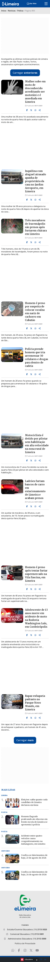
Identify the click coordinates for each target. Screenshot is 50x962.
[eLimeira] (25, 902)
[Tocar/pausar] (41, 959)
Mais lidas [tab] (8, 789)
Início (3, 10)
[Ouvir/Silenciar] (45, 959)
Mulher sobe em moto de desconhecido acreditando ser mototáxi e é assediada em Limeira (35, 91)
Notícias (12, 10)
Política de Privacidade (25, 943)
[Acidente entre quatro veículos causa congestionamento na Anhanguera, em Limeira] (12, 839)
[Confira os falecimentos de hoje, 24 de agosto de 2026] (12, 875)
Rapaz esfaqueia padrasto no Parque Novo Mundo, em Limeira (35, 702)
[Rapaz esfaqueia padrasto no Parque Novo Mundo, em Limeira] (12, 701)
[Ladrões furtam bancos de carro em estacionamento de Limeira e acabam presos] (12, 486)
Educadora (29, 959)
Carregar (25, 72)
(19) (40, 929)
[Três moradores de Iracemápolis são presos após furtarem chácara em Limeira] (12, 226)
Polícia (20, 10)
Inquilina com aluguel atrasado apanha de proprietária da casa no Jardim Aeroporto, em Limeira (35, 181)
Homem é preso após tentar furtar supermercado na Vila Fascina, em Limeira (36, 574)
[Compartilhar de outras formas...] (40, 110)
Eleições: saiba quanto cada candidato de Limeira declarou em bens (34, 802)
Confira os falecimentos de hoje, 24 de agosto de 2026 (34, 873)
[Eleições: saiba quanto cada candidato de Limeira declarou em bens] (12, 803)
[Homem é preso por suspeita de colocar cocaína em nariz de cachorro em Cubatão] (12, 308)
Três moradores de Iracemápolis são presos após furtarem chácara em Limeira (36, 227)
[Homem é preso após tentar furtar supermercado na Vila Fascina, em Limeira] (12, 573)
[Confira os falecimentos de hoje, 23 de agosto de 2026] (12, 858)
